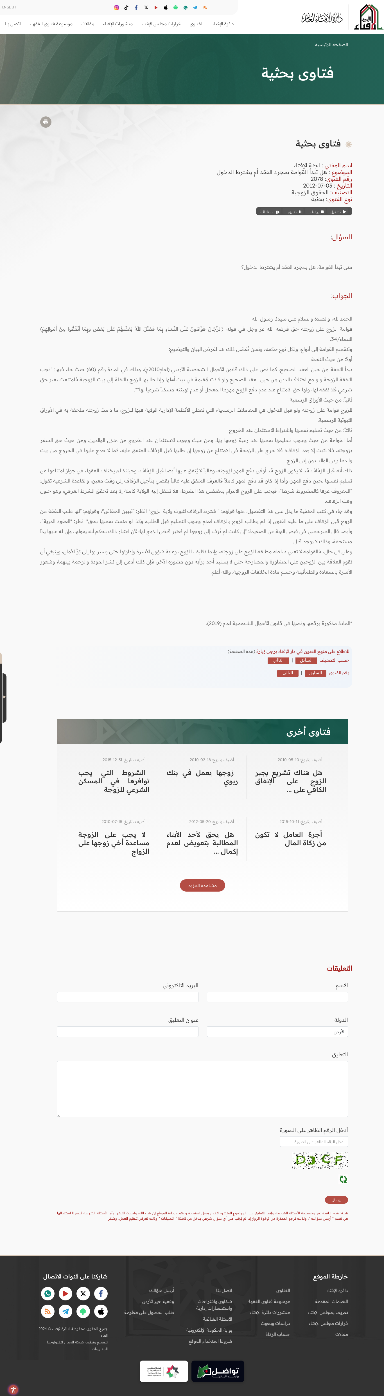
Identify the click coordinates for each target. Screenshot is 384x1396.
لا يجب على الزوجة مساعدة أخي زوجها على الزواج (114, 842)
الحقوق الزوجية (310, 192)
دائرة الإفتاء (337, 1290)
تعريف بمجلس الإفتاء (328, 1312)
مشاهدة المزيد (202, 885)
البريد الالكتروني (180, 985)
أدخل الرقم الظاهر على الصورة (314, 1130)
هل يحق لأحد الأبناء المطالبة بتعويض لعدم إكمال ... (202, 842)
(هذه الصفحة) (242, 651)
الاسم (342, 985)
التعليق (340, 1054)
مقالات (341, 1334)
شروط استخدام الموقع (210, 1341)
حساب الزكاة (278, 1334)
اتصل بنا (13, 23)
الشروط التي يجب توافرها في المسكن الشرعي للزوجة (114, 780)
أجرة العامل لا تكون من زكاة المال (290, 838)
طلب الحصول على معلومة (149, 1312)
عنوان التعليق (183, 1019)
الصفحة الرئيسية (331, 44)
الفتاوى (283, 1290)
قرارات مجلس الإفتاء (328, 1323)
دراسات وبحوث (275, 1323)
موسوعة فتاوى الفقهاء (268, 1301)
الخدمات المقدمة (331, 1301)
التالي (278, 660)
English (9, 7)
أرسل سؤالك (161, 1290)
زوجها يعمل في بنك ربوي (202, 776)
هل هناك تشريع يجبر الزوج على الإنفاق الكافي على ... (290, 780)
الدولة (341, 1019)
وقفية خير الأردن (158, 1301)
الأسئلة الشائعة (217, 1319)
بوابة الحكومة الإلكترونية (209, 1330)
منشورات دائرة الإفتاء (270, 1312)
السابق (306, 660)
